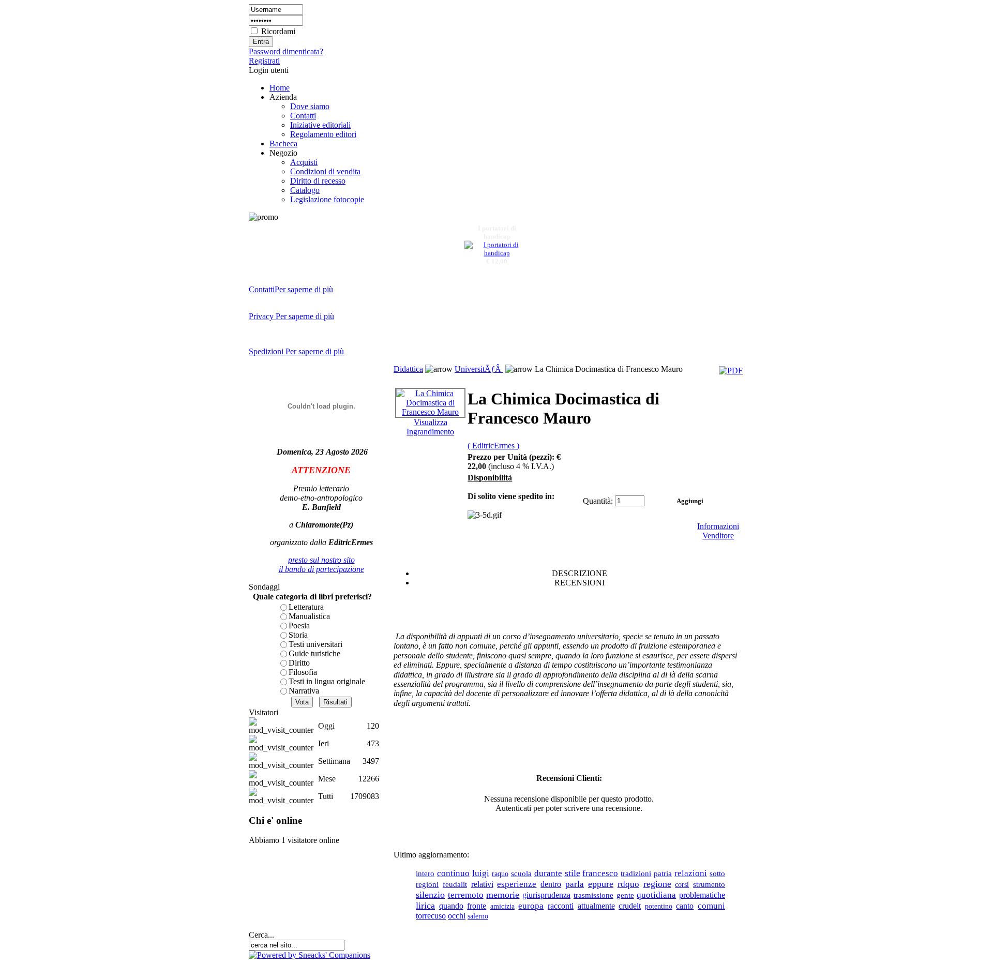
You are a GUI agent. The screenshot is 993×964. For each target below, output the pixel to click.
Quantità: (598, 500)
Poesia (299, 625)
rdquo (628, 884)
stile (572, 873)
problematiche (702, 895)
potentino (658, 906)
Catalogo (305, 190)
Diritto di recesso (317, 180)
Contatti (303, 115)
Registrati (264, 60)
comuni (711, 906)
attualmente (596, 905)
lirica (425, 905)
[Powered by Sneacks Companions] (309, 955)
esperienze (516, 884)
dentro (550, 884)
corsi (682, 884)
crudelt (630, 905)
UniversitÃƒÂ (479, 369)
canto (685, 905)
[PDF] (731, 370)
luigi (480, 873)
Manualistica (309, 616)
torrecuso (431, 915)
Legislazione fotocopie (327, 199)
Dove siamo (309, 106)
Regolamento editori (323, 134)
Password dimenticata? (286, 51)
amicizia (502, 906)
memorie (502, 895)
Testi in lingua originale (327, 681)
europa (531, 906)
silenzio (430, 895)
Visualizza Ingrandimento (430, 427)
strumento (709, 884)
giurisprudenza (546, 895)
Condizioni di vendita (325, 171)
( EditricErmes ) (493, 445)
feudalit (455, 884)
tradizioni (636, 873)
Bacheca (283, 143)
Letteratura (306, 606)
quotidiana (656, 895)
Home (279, 87)
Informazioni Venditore (718, 531)
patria (663, 873)
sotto (717, 873)
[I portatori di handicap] (496, 250)
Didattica (408, 369)
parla (574, 884)
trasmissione (593, 895)
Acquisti (304, 162)
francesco (600, 873)
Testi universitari (315, 644)
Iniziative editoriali (320, 124)
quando (451, 905)
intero (425, 873)
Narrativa (304, 690)
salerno (478, 916)
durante (548, 873)
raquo (500, 873)
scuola (521, 873)
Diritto (299, 662)
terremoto (466, 895)
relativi (482, 884)
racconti (561, 905)
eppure (600, 884)
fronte (476, 905)
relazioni (690, 873)
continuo (453, 873)
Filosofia (303, 672)
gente (625, 895)
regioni (427, 884)
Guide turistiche (314, 653)
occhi (456, 915)
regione (657, 884)
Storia (298, 634)
